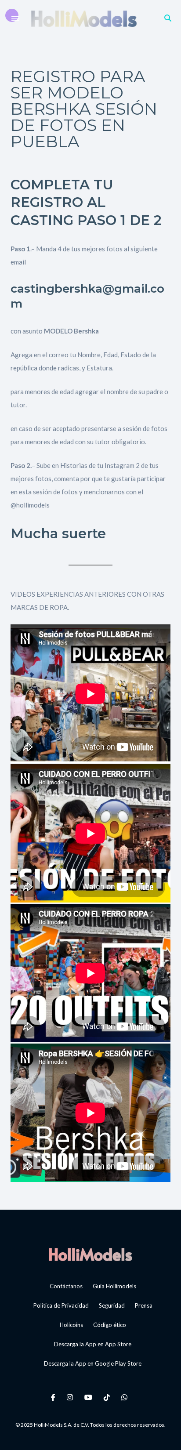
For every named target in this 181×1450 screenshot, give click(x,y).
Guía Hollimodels (114, 1286)
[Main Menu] (15, 18)
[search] (167, 18)
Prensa (143, 1305)
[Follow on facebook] (54, 1397)
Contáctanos (66, 1286)
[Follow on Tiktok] (108, 1397)
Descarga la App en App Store (92, 1344)
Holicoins (71, 1324)
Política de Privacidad (61, 1305)
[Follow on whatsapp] (125, 1397)
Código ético (109, 1324)
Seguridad (112, 1305)
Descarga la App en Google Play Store (92, 1363)
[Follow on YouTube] (89, 1397)
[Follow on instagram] (71, 1397)
